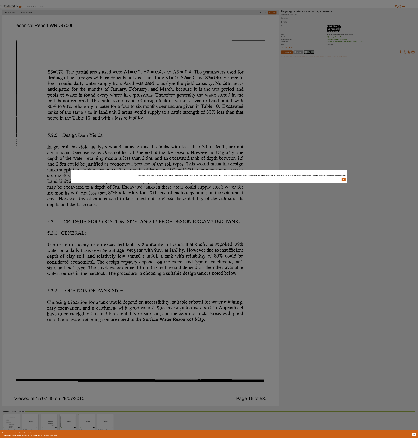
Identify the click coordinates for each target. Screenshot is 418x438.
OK (344, 179)
